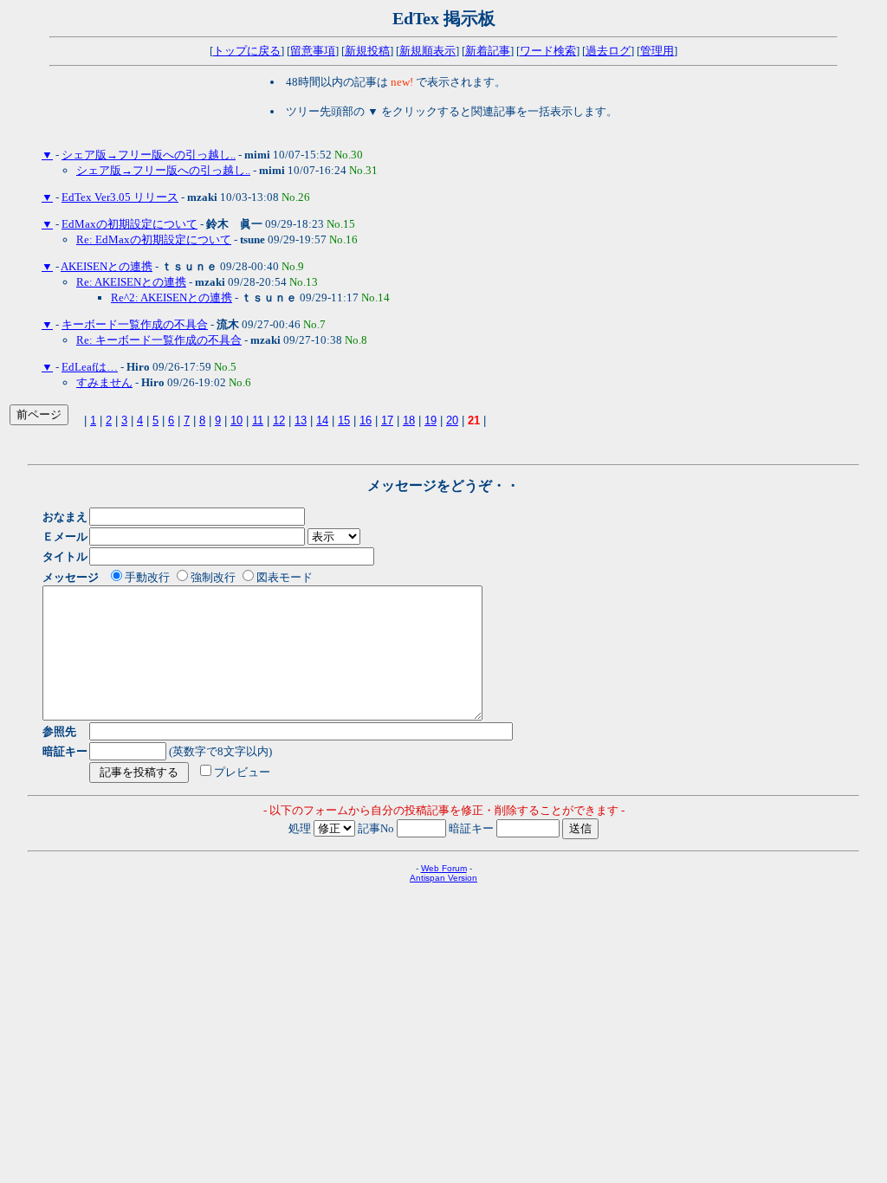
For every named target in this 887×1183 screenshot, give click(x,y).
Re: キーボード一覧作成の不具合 (159, 339)
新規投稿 (367, 50)
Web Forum (444, 868)
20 (452, 420)
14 (322, 420)
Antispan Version (443, 877)
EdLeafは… (90, 366)
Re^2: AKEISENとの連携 (171, 297)
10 (236, 420)
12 (279, 420)
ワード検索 (548, 50)
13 (301, 420)
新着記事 (487, 50)
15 (344, 420)
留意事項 (312, 50)
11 (257, 420)
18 (409, 420)
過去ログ (608, 50)
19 (430, 420)
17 (387, 420)
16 (365, 420)
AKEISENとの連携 (106, 266)
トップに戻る (247, 50)
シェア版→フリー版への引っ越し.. (149, 154)
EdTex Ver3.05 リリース (120, 197)
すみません (104, 382)
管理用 (657, 50)
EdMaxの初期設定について (129, 223)
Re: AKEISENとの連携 (131, 281)
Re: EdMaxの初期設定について (153, 239)
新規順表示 (427, 50)
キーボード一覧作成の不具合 (135, 324)
